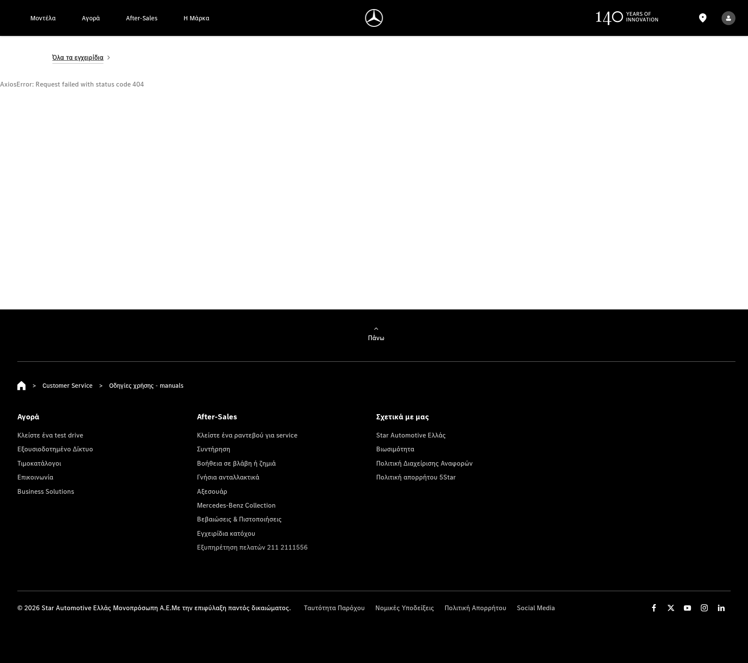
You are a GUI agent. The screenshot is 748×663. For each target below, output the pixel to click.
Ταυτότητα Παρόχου (334, 607)
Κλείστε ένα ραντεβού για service (247, 435)
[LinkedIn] (721, 607)
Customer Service (67, 385)
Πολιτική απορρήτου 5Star (416, 477)
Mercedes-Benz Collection (236, 505)
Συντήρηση (213, 448)
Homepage (21, 385)
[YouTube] (687, 607)
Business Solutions (45, 491)
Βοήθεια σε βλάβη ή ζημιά (236, 463)
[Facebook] (654, 607)
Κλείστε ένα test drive (50, 435)
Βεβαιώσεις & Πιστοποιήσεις (239, 519)
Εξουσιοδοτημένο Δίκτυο (55, 448)
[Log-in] (728, 18)
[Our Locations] (703, 18)
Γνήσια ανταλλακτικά (228, 477)
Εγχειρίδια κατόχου (226, 533)
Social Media (536, 607)
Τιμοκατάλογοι (39, 463)
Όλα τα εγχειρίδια (77, 57)
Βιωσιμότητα (395, 448)
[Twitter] (671, 607)
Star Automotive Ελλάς (411, 435)
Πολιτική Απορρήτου (475, 607)
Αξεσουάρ (212, 491)
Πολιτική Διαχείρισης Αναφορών (424, 463)
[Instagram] (704, 607)
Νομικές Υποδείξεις (404, 607)
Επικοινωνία (35, 477)
